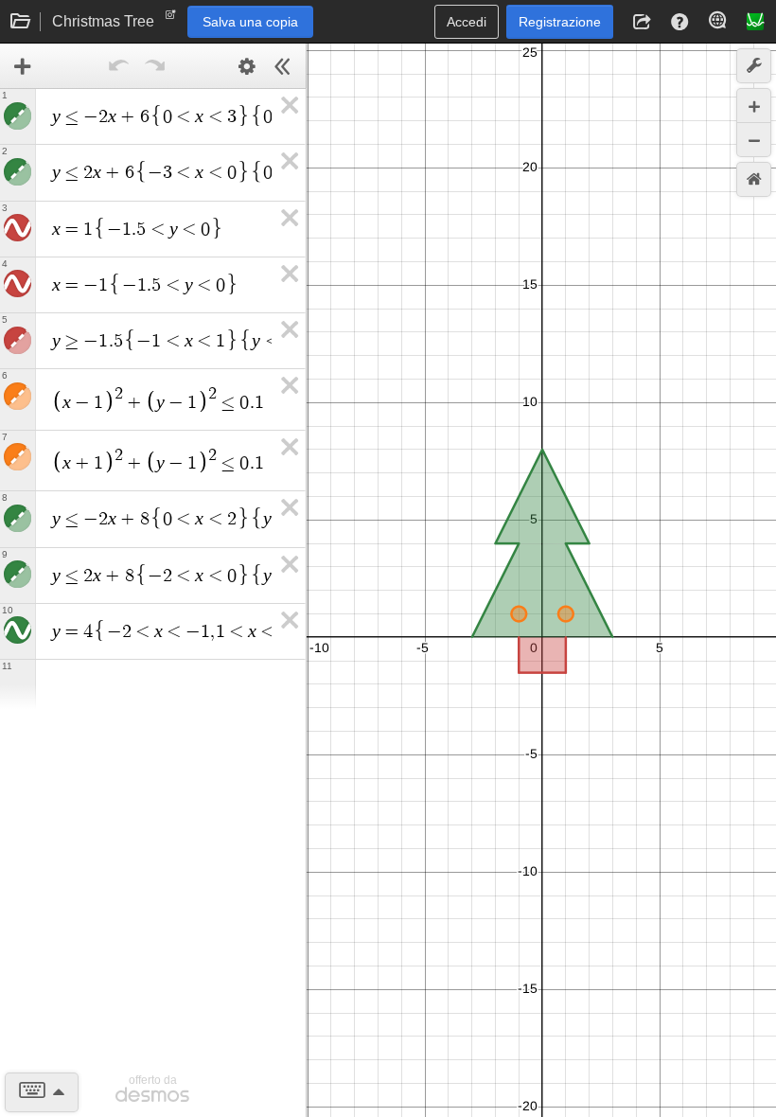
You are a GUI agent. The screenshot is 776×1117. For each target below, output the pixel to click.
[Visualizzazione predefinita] (753, 179)
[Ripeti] (155, 66)
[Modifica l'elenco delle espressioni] (247, 66)
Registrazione (560, 21)
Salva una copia (250, 21)
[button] (642, 22)
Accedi (466, 21)
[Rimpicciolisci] (753, 139)
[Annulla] (119, 66)
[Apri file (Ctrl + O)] (21, 22)
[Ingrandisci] (753, 105)
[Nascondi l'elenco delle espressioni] (283, 66)
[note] (171, 18)
